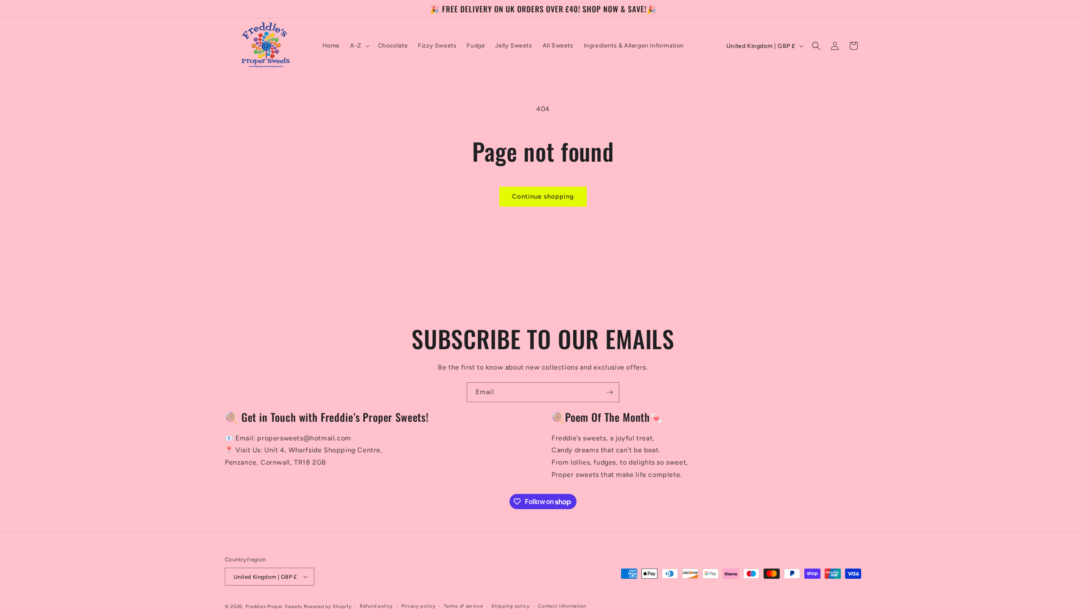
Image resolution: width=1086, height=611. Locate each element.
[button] (359, 46)
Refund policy (376, 606)
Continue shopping (543, 196)
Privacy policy (418, 606)
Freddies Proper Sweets (274, 606)
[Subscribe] (609, 392)
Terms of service (463, 606)
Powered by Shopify (328, 606)
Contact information (562, 606)
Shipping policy (510, 606)
